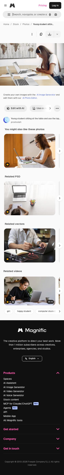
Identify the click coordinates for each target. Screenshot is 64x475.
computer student (47, 311)
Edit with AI (17, 108)
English (32, 358)
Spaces (7, 378)
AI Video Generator (13, 391)
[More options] (32, 34)
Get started (10, 429)
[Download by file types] (57, 34)
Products (9, 373)
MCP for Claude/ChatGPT (20, 403)
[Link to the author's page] (6, 120)
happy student (24, 311)
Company (9, 439)
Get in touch (11, 448)
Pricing (43, 5)
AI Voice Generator (13, 395)
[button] (32, 358)
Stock (16, 24)
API (5, 412)
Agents (10, 407)
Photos (26, 24)
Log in (55, 5)
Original (22, 45)
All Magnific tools (12, 420)
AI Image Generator (46, 94)
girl (8, 311)
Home (6, 24)
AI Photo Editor (30, 98)
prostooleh (16, 122)
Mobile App (9, 416)
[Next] (50, 108)
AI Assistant (9, 382)
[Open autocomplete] (7, 14)
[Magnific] (32, 331)
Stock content (11, 399)
